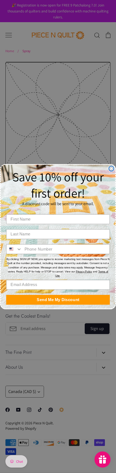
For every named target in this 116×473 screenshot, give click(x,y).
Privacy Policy (84, 271)
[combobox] (14, 249)
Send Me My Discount (58, 299)
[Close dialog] (111, 168)
